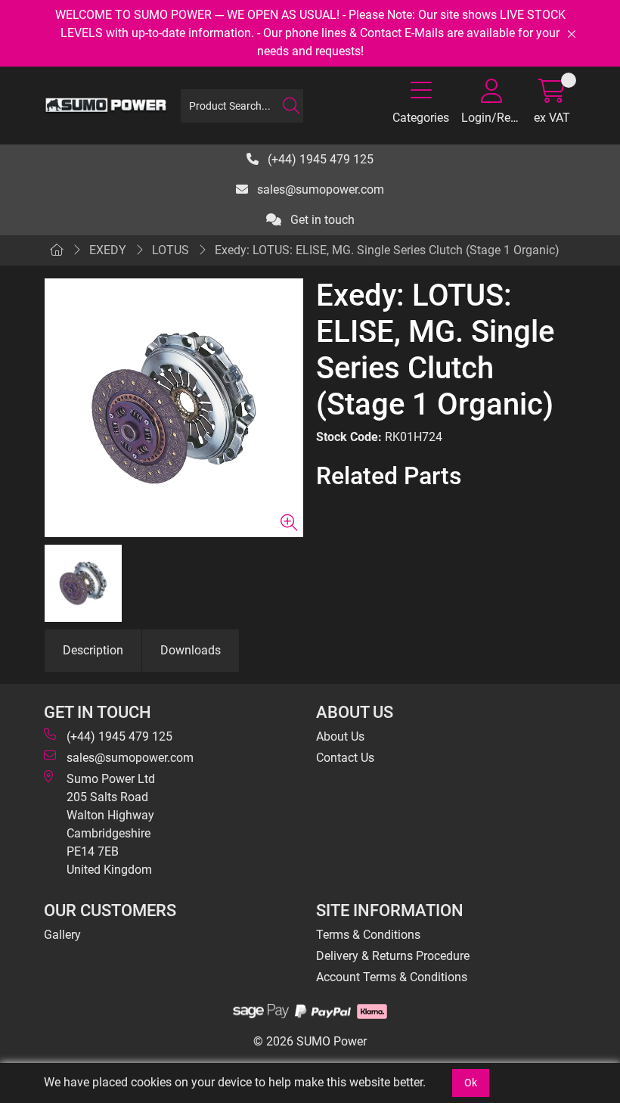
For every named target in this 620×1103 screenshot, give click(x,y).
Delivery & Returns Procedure (393, 956)
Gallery (62, 934)
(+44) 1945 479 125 (319, 159)
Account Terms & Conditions (391, 977)
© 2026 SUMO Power (310, 1041)
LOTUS (170, 250)
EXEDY (107, 250)
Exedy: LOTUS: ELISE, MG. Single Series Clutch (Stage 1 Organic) (387, 250)
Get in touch (321, 220)
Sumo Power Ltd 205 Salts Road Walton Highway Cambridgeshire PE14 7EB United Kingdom (111, 824)
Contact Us (345, 757)
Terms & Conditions (368, 934)
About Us (340, 736)
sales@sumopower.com (319, 189)
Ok (470, 1083)
